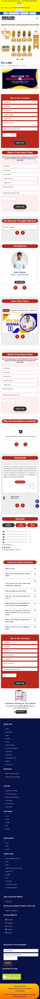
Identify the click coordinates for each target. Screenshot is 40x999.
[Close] (35, 478)
